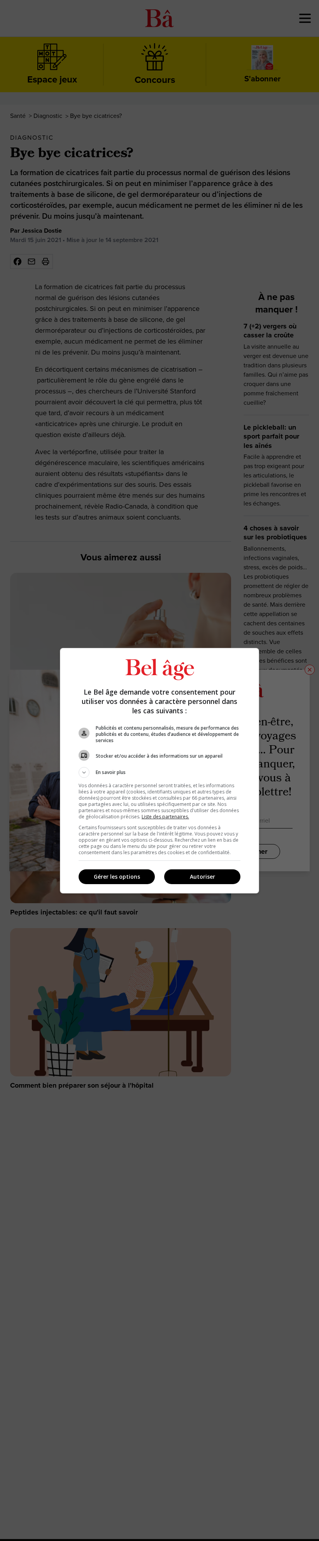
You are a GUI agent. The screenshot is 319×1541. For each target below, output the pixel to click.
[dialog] (159, 770)
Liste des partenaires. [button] (165, 816)
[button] (159, 772)
